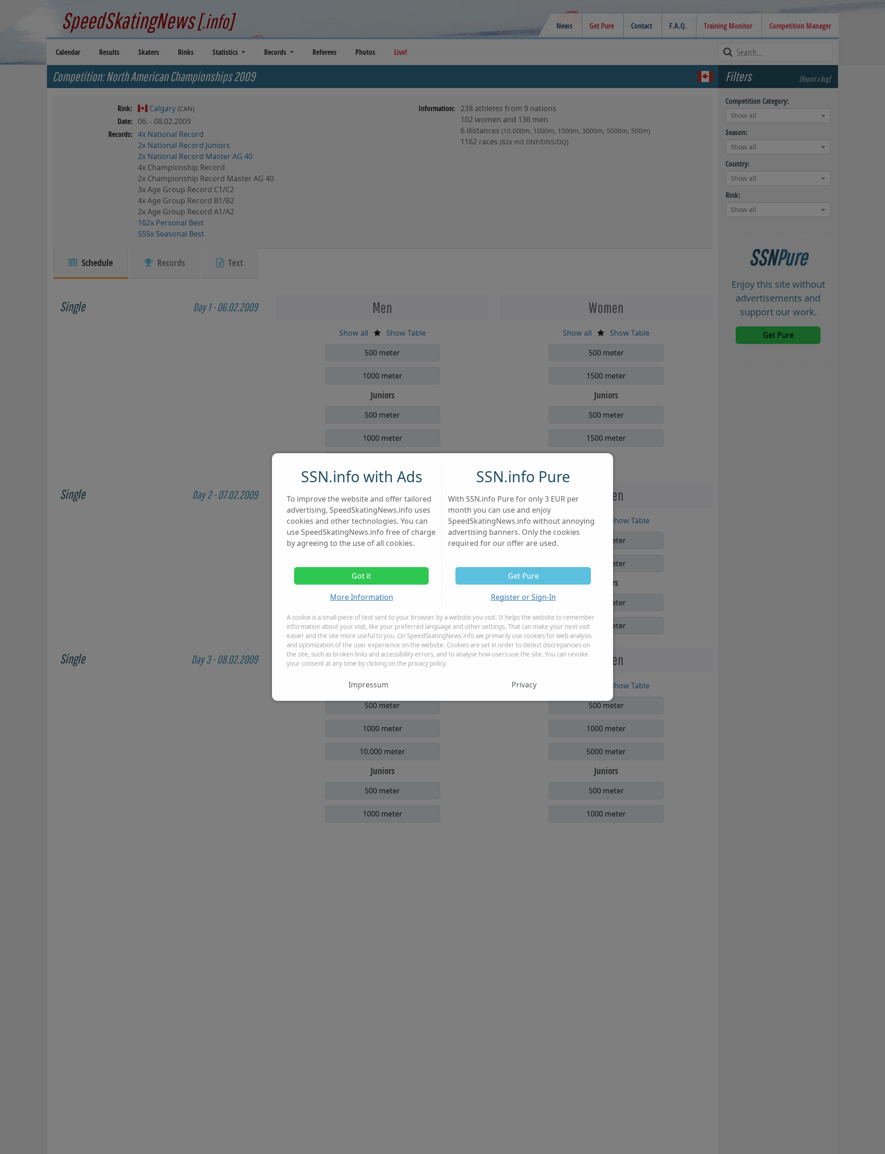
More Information (361, 597)
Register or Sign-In (523, 597)
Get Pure (523, 576)
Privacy (524, 685)
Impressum (368, 685)
